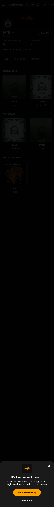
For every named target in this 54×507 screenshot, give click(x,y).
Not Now (27, 500)
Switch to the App (27, 492)
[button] (27, 253)
